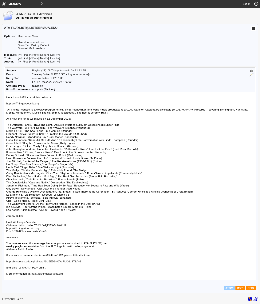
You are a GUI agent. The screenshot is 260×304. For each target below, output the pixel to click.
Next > (44, 54)
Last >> (54, 54)
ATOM (229, 288)
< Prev (34, 54)
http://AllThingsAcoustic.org (22, 103)
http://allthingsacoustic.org (47, 273)
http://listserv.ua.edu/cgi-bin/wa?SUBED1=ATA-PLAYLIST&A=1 (43, 261)
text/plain (37, 89)
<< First (23, 54)
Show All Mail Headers (31, 48)
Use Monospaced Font (31, 42)
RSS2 (251, 288)
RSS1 (240, 288)
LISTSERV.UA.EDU (13, 299)
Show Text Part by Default (33, 45)
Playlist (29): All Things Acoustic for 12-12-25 (59, 70)
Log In (246, 3)
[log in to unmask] (78, 74)
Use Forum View (28, 36)
